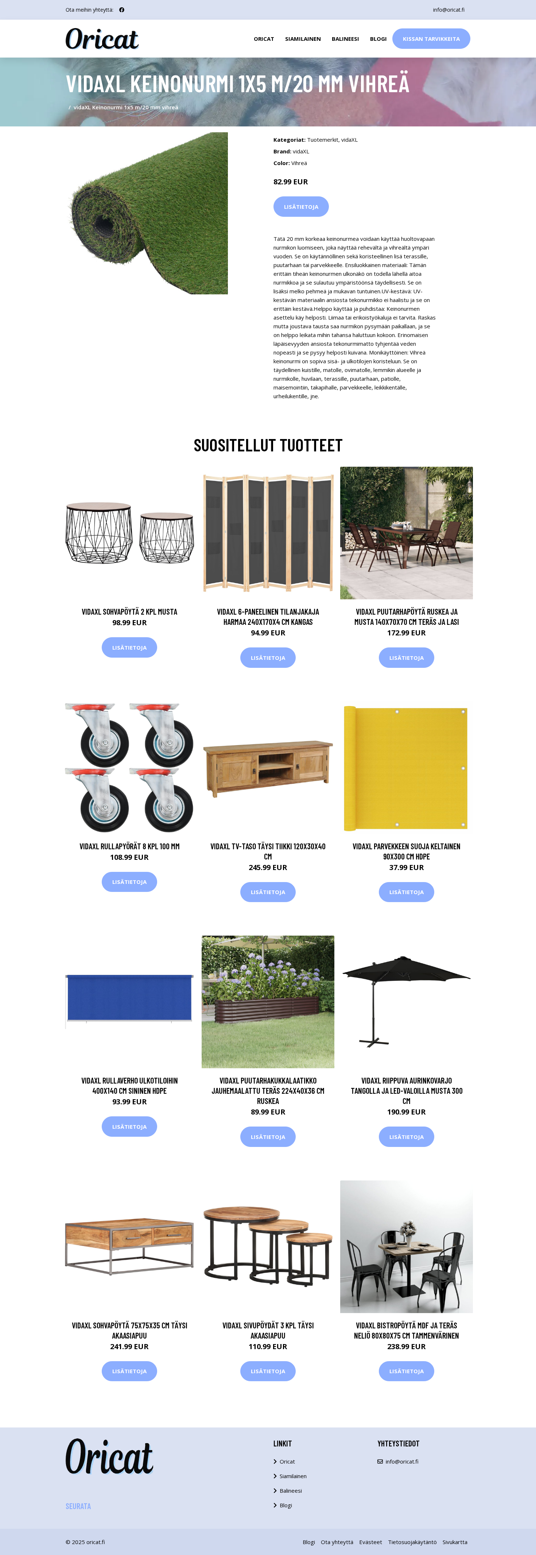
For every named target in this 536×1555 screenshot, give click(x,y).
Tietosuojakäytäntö (412, 1542)
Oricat (264, 38)
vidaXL (349, 139)
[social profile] (121, 10)
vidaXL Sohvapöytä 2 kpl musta (129, 611)
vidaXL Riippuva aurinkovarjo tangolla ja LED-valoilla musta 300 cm (407, 1090)
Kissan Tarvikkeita (431, 38)
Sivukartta (455, 1542)
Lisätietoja (301, 206)
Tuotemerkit (322, 139)
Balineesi (345, 38)
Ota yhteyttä (337, 1542)
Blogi (378, 38)
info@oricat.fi (449, 9)
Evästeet (370, 1542)
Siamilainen (303, 38)
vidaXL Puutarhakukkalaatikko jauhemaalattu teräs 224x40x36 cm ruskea (268, 1090)
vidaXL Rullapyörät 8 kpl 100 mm (129, 846)
